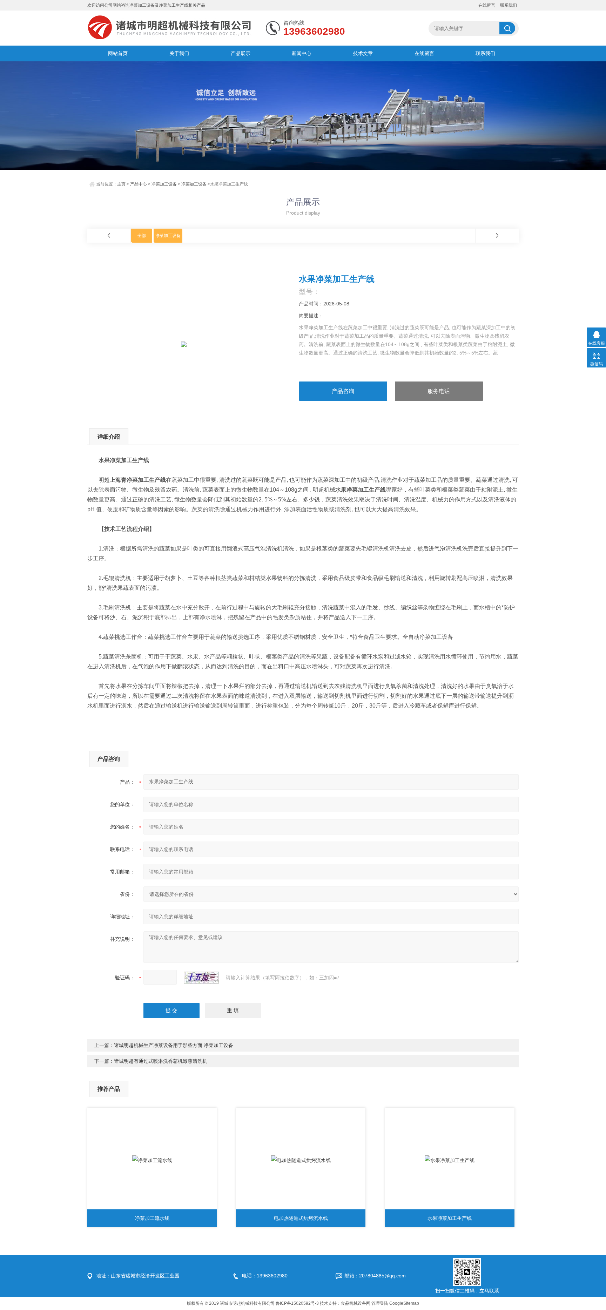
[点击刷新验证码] (201, 978)
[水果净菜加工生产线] (449, 1160)
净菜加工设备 (164, 184)
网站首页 (118, 53)
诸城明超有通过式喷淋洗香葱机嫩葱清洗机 (160, 1061)
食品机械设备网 (355, 1303)
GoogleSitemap (404, 1303)
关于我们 (179, 53)
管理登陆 (379, 1303)
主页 (121, 184)
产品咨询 (343, 391)
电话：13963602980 (265, 1275)
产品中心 (138, 184)
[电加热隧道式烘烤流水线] (300, 1160)
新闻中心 (301, 53)
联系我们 (508, 5)
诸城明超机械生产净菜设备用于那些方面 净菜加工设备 (173, 1045)
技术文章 (363, 53)
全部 (141, 235)
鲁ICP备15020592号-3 (297, 1303)
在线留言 (486, 5)
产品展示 (240, 53)
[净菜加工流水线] (152, 1160)
